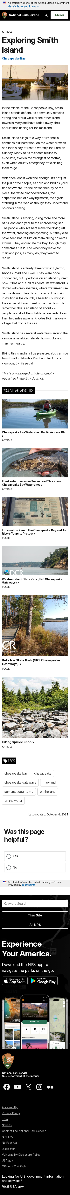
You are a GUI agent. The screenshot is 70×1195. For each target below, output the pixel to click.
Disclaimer (8, 1148)
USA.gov (7, 1160)
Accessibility (10, 1107)
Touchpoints (28, 885)
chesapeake (42, 773)
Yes (15, 856)
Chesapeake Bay (13, 58)
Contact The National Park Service (24, 1131)
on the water (13, 801)
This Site (35, 915)
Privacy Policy (11, 1113)
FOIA (5, 1119)
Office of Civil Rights (15, 1166)
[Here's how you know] (35, 5)
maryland (49, 782)
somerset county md (18, 792)
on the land (47, 792)
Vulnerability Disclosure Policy (21, 1154)
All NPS (35, 925)
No (15, 867)
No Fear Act (9, 1142)
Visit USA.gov (13, 1186)
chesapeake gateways (20, 782)
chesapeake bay (16, 773)
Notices (7, 1125)
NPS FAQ (7, 1136)
